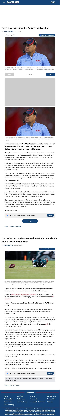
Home (6, 226)
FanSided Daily (8, 399)
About (6, 396)
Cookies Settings (9, 405)
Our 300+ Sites (51, 396)
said (46, 324)
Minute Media (11, 408)
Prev (9, 74)
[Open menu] (4, 2)
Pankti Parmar (8, 245)
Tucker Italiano (8, 31)
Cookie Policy (8, 402)
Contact (32, 396)
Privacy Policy (34, 399)
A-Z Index (50, 402)
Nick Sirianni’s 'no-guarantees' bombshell (23, 294)
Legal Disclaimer (22, 402)
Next (50, 74)
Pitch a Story (21, 399)
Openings (20, 396)
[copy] (14, 35)
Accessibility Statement (37, 402)
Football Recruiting (15, 226)
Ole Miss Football (14, 385)
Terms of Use (51, 399)
